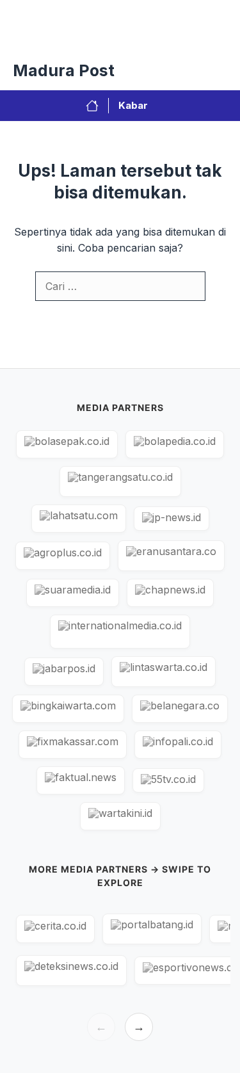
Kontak (164, 38)
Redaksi (109, 38)
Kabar (133, 105)
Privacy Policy (40, 38)
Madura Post (64, 70)
